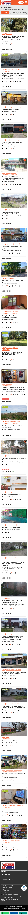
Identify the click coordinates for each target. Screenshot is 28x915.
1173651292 (6, 890)
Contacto (21, 2)
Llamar (23, 913)
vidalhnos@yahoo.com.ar (9, 892)
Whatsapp (5, 913)
